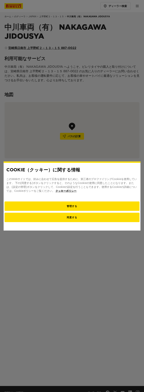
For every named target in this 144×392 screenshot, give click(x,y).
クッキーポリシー (66, 190)
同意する (72, 217)
